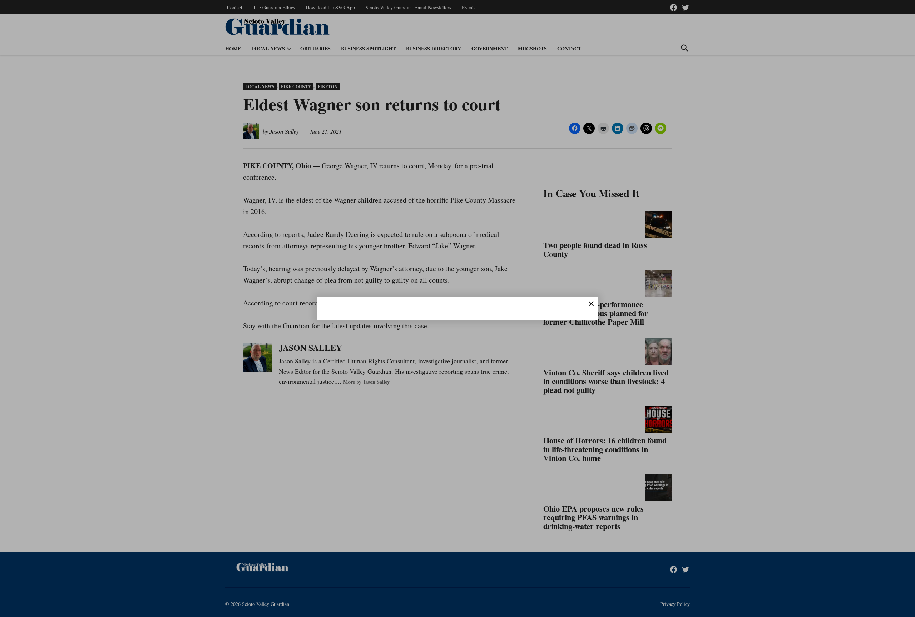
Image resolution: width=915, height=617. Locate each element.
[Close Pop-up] (591, 303)
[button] (457, 308)
